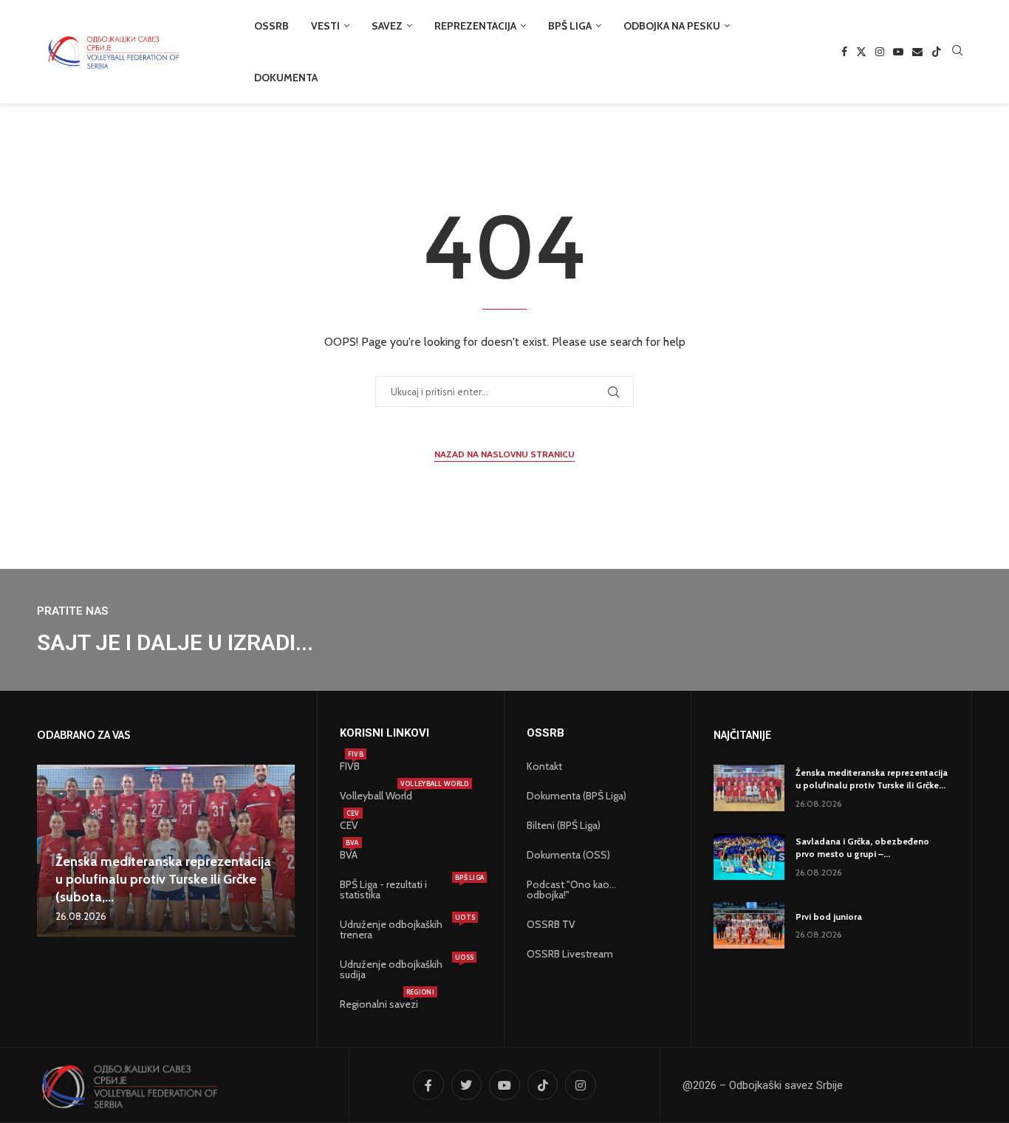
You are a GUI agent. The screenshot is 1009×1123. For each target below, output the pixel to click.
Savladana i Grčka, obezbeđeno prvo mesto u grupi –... (862, 847)
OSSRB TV (551, 924)
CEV (349, 825)
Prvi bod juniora (829, 916)
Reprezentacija (475, 26)
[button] (50, 850)
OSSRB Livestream (570, 954)
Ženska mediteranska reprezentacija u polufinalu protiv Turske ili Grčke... (872, 779)
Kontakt (544, 766)
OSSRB (271, 26)
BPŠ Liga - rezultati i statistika (403, 889)
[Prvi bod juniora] (749, 925)
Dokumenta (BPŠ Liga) (576, 796)
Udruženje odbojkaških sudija (403, 969)
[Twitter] (861, 52)
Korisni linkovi (384, 733)
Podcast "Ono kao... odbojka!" (571, 889)
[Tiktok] (937, 52)
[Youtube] (898, 52)
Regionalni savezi (379, 1004)
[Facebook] (844, 52)
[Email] (917, 52)
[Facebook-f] (428, 1085)
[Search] (957, 51)
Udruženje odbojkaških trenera (403, 929)
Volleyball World (376, 796)
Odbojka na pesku (671, 26)
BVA (349, 855)
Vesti (325, 26)
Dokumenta (286, 77)
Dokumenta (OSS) (568, 855)
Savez (387, 26)
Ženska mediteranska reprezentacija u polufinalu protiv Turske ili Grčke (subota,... (163, 879)
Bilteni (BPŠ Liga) (564, 825)
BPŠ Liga (570, 26)
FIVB (350, 766)
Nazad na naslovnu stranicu (504, 454)
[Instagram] (880, 52)
